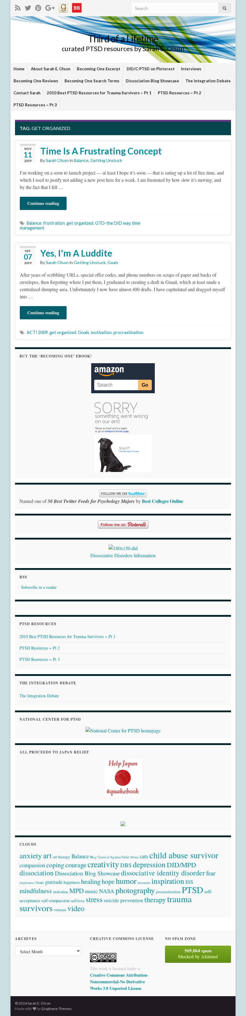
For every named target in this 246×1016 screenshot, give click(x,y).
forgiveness (27, 883)
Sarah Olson (57, 160)
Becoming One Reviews (36, 80)
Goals (112, 262)
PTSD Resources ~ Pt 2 (179, 92)
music (91, 891)
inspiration (168, 881)
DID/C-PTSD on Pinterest (151, 68)
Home (19, 68)
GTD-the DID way (112, 223)
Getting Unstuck (106, 160)
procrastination (128, 332)
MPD (76, 890)
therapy (155, 899)
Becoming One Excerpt (98, 68)
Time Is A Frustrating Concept (101, 150)
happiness (72, 882)
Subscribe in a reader (39, 587)
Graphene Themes (56, 1008)
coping (55, 864)
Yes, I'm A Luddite (76, 253)
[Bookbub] (77, 6)
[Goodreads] (63, 6)
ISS (189, 881)
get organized (80, 223)
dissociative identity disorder (163, 873)
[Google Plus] (50, 6)
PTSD (192, 890)
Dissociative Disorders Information (123, 555)
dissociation (37, 873)
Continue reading (43, 203)
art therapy (61, 856)
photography (135, 890)
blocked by (198, 953)
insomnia (144, 882)
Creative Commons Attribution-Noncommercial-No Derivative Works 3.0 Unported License (119, 981)
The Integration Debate (208, 80)
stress (94, 899)
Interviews (191, 68)
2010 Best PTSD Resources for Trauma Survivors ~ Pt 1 (99, 92)
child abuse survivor (183, 855)
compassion (32, 865)
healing (90, 881)
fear (210, 873)
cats (144, 856)
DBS (126, 865)
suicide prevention (123, 900)
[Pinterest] (38, 6)
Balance (81, 160)
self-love (77, 900)
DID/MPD (181, 864)
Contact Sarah (27, 92)
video (76, 908)
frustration (54, 223)
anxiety (31, 855)
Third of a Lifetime (123, 38)
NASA (106, 891)
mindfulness (36, 890)
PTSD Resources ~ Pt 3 (35, 104)
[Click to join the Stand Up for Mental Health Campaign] (123, 547)
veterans (60, 909)
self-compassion (55, 900)
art (47, 855)
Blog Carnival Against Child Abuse (114, 857)
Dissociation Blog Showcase (152, 80)
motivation (101, 332)
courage (75, 864)
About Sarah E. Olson (50, 68)
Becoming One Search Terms (91, 80)
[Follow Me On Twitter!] (28, 6)
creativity (103, 864)
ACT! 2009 (37, 332)
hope (108, 881)
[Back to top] (232, 1002)
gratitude (53, 882)
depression (149, 864)
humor (126, 880)
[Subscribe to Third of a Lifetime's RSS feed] (18, 6)
